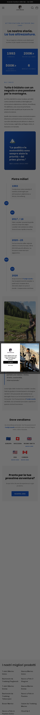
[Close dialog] (38, 345)
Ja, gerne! (10, 362)
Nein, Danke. (10, 365)
